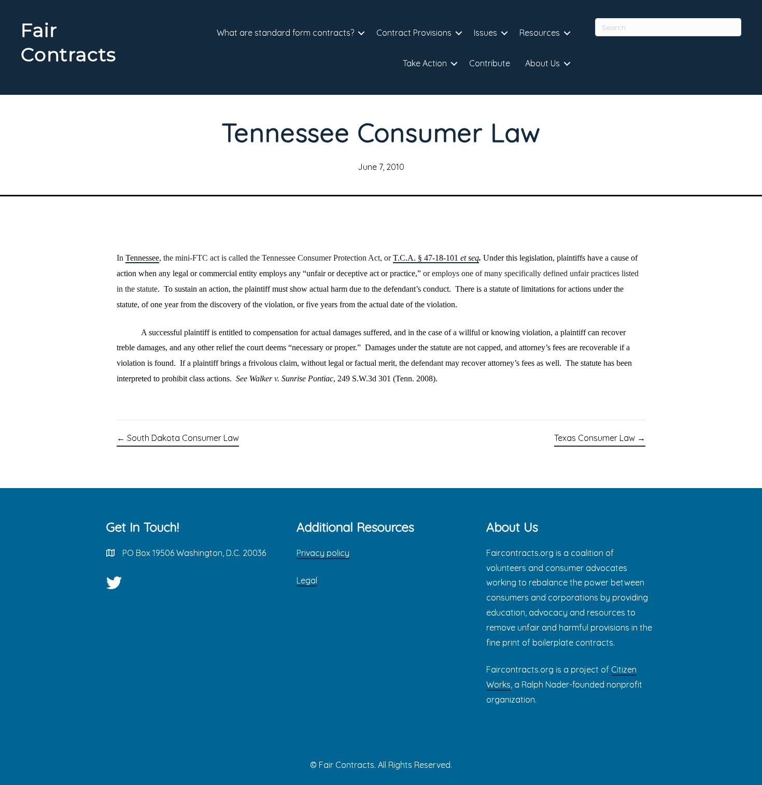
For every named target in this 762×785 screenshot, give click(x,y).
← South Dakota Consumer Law (178, 438)
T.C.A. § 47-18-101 (436, 257)
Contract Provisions (413, 32)
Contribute (489, 63)
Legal (307, 580)
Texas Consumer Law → (599, 438)
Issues (485, 32)
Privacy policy (323, 553)
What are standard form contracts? (285, 32)
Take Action (425, 63)
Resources (539, 32)
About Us (542, 63)
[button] (361, 33)
